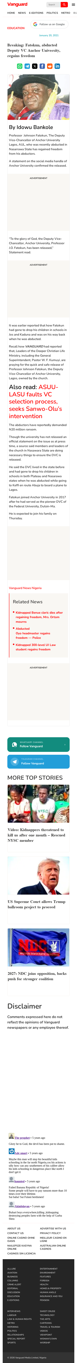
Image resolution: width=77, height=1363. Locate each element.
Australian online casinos (53, 1247)
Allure (11, 1268)
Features (45, 1276)
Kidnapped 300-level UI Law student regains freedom (36, 647)
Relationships (15, 1334)
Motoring (12, 1327)
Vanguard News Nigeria (25, 588)
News (22, 13)
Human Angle (48, 1292)
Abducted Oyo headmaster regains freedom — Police (33, 633)
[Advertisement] (38, 203)
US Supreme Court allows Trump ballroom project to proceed (36, 903)
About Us (13, 1228)
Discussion (13, 1292)
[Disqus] (38, 1085)
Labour (11, 1315)
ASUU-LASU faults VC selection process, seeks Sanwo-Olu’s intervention (35, 401)
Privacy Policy (50, 1233)
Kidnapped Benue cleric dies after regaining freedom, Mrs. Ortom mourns (39, 617)
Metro (65, 13)
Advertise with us (53, 1228)
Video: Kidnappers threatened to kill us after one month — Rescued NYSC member (36, 834)
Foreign (44, 1280)
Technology (47, 1315)
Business (12, 1276)
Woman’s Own (48, 1338)
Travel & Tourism (50, 1327)
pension (44, 1300)
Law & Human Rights (19, 1319)
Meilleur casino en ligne (53, 1239)
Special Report (16, 1338)
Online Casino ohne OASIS (21, 1239)
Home (11, 13)
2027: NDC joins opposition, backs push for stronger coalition (37, 975)
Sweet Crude (47, 1311)
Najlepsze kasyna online (19, 1247)
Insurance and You (51, 1296)
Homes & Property (50, 1288)
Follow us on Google (52, 24)
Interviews (13, 1311)
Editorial (12, 1288)
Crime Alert (14, 1284)
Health (44, 1284)
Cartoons (46, 1323)
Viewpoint (46, 1334)
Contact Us (15, 1233)
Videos (44, 1330)
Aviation (12, 1272)
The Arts (45, 1319)
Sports (11, 1342)
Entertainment (48, 1268)
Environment (47, 1272)
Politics (52, 13)
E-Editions (36, 13)
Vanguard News (17, 4)
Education (16, 28)
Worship (45, 1342)
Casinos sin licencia (21, 1253)
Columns (12, 1280)
